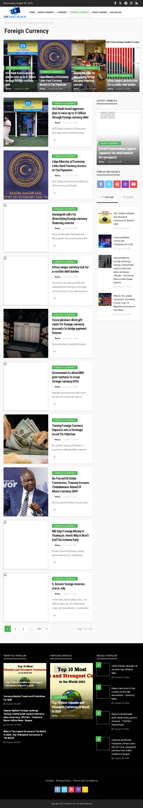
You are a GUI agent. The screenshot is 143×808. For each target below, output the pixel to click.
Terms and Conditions (85, 780)
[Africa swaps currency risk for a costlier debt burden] (123, 66)
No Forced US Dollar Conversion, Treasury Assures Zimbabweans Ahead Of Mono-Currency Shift (70, 484)
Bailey (8, 89)
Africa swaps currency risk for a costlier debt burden (122, 82)
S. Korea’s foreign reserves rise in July (68, 586)
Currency (62, 12)
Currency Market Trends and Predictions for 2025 (123, 241)
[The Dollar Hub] (15, 12)
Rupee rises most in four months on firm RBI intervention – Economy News (123, 693)
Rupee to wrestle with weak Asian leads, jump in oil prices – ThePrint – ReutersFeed (124, 719)
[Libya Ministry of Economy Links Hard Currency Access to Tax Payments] (55, 66)
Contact (49, 780)
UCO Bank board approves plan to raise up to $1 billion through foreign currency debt (20, 78)
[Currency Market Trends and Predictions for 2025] (105, 241)
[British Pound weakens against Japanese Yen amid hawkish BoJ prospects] (118, 137)
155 (39, 629)
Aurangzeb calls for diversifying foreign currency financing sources (84, 78)
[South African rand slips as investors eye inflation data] (103, 669)
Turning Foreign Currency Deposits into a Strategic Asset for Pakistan (67, 430)
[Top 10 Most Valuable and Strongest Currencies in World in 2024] (105, 217)
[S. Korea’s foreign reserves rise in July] (26, 597)
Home (32, 12)
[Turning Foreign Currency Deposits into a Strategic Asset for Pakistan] (26, 439)
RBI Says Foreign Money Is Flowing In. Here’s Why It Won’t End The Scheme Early (70, 535)
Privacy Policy (63, 780)
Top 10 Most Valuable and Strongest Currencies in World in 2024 (123, 218)
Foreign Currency (79, 12)
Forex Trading (99, 12)
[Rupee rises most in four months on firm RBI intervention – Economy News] (103, 691)
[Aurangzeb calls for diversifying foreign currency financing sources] (26, 227)
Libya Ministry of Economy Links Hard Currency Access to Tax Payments (54, 80)
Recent (130, 197)
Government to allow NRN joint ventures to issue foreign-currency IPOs (68, 377)
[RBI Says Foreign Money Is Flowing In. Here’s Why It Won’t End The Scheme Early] (26, 544)
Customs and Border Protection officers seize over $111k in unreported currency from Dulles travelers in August (124, 747)
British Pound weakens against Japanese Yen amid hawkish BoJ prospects (117, 153)
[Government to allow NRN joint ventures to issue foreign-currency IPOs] (26, 386)
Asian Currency (46, 12)
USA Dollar (115, 12)
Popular (109, 197)
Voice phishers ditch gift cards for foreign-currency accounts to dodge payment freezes (69, 326)
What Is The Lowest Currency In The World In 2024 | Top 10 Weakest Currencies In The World (124, 302)
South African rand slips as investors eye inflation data (125, 669)
